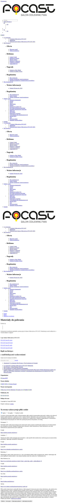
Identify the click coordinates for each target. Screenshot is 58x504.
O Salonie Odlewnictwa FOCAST (18, 39)
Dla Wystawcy (7, 43)
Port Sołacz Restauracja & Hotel (17, 108)
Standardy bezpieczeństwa (16, 120)
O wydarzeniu (7, 37)
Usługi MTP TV (14, 63)
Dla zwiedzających (14, 94)
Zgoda (4, 413)
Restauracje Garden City (15, 106)
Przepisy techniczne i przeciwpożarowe (19, 79)
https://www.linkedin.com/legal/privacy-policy (12, 449)
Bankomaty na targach (15, 113)
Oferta (12, 367)
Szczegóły (10, 413)
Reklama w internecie (15, 61)
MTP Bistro (12, 112)
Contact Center (13, 57)
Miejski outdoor (13, 59)
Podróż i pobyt (7, 98)
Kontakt (5, 121)
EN (7, 24)
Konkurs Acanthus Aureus (16, 71)
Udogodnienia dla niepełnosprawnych (19, 114)
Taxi (11, 117)
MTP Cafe (12, 110)
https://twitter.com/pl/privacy (7, 481)
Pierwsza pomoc (14, 119)
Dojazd (11, 101)
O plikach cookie (19, 413)
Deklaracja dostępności (15, 100)
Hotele (11, 102)
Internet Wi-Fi (13, 116)
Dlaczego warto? (14, 49)
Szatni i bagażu (13, 96)
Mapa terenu (13, 104)
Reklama (16, 367)
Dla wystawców (13, 77)
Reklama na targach (14, 58)
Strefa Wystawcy (8, 21)
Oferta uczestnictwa (14, 50)
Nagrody (21, 367)
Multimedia (12, 40)
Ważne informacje (17, 368)
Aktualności (6, 363)
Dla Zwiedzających (8, 82)
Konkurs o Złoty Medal (15, 70)
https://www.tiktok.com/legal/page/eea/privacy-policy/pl (14, 486)
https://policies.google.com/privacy (9, 432)
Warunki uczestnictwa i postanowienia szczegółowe (22, 80)
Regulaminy (25, 368)
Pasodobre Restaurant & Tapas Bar (18, 109)
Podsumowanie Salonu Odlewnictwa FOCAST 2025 (22, 41)
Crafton (12, 404)
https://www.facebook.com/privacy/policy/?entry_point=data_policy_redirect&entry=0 (21, 461)
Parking (11, 105)
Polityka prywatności (16, 498)
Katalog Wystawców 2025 (16, 88)
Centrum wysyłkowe (15, 62)
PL (4, 23)
